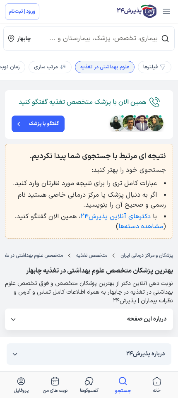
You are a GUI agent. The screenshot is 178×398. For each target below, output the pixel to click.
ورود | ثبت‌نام (22, 11)
